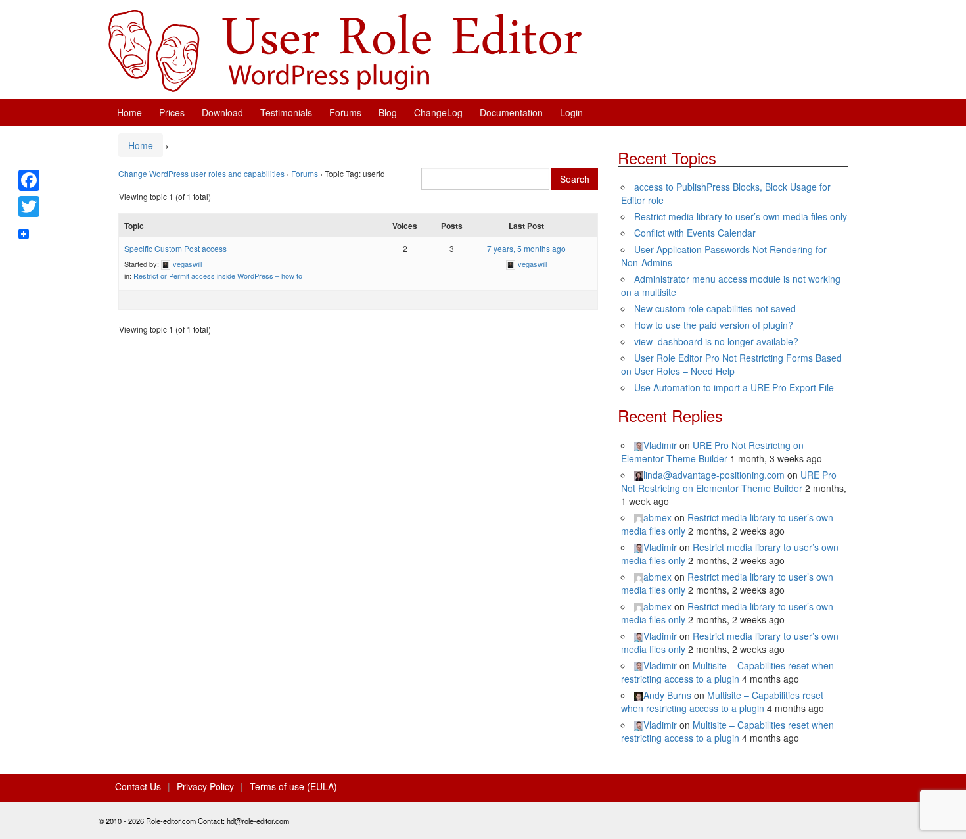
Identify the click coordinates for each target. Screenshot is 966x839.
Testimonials (286, 112)
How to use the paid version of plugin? (713, 324)
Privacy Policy (205, 786)
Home (129, 112)
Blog (388, 112)
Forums (345, 112)
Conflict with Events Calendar (695, 232)
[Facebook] (29, 180)
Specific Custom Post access (175, 248)
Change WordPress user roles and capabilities (201, 173)
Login (571, 112)
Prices (172, 112)
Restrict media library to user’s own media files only (740, 216)
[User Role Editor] (345, 49)
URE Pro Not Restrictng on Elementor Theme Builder (712, 452)
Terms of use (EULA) (293, 786)
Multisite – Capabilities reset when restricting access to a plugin (727, 672)
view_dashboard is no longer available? (716, 341)
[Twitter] (29, 206)
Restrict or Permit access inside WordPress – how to (217, 275)
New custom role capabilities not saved (715, 308)
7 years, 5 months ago (526, 248)
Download (222, 112)
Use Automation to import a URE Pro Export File (734, 387)
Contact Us (138, 786)
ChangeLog (438, 112)
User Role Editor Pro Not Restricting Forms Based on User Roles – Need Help (731, 364)
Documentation (511, 112)
